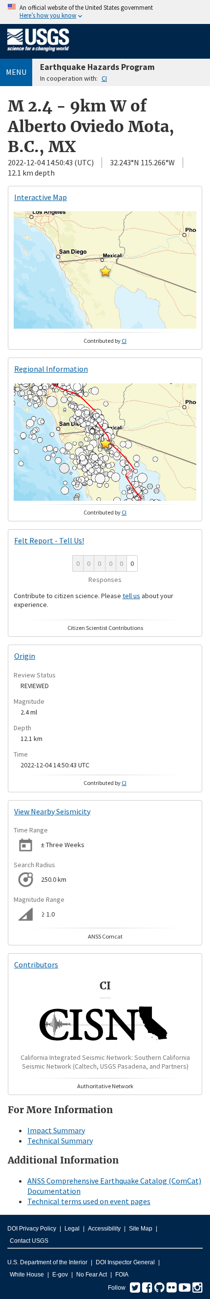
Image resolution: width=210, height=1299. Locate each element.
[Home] (38, 53)
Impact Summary (56, 1130)
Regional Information (51, 369)
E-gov (60, 1274)
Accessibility (104, 1228)
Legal (72, 1228)
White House (27, 1274)
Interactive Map (40, 197)
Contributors (36, 964)
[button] (105, 271)
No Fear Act (91, 1274)
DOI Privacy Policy (31, 1228)
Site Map (140, 1228)
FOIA (121, 1274)
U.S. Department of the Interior (47, 1262)
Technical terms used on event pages (88, 1201)
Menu (16, 72)
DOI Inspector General (125, 1262)
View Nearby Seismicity (52, 811)
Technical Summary (60, 1140)
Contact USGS (29, 1240)
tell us (131, 595)
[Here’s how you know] (105, 12)
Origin (24, 656)
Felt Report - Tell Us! (49, 540)
